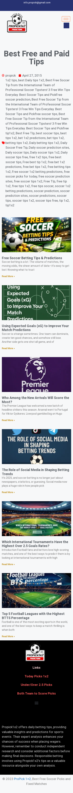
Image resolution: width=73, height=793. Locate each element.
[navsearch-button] (66, 25)
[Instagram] (50, 7)
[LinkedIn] (37, 7)
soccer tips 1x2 (23, 200)
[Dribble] (44, 7)
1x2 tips (11, 80)
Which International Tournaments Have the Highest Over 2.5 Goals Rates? (35, 544)
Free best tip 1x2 (34, 162)
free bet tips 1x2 (34, 167)
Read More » (8, 276)
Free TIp (49, 181)
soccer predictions (42, 195)
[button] (37, 703)
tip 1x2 (64, 200)
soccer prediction (46, 191)
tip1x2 (9, 205)
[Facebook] (24, 7)
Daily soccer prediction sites (49, 147)
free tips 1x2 (21, 186)
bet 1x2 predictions (32, 138)
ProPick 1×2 (22, 779)
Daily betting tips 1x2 (44, 143)
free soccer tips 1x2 (28, 181)
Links (36, 667)
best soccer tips (47, 133)
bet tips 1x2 (55, 138)
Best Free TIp (25, 133)
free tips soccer (42, 186)
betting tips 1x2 (16, 143)
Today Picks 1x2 (36, 676)
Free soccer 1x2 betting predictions (37, 172)
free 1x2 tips (38, 157)
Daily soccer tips (17, 152)
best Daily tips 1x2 (31, 80)
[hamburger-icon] (66, 19)
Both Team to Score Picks (36, 693)
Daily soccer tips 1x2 (45, 152)
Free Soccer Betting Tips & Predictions (32, 258)
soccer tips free (46, 200)
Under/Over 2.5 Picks (36, 685)
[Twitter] (31, 7)
